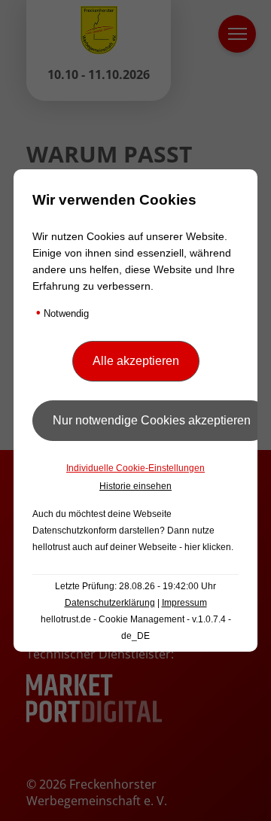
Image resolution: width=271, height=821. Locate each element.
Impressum (184, 603)
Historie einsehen (135, 486)
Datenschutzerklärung (110, 603)
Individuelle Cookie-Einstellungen (135, 468)
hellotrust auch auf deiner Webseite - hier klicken (131, 547)
